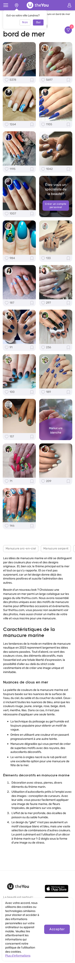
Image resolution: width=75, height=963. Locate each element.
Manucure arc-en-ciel (21, 548)
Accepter (57, 929)
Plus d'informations (17, 955)
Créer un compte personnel (55, 205)
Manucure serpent (55, 548)
